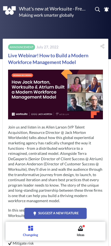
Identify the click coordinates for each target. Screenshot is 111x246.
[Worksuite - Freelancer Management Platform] (9, 10)
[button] (98, 9)
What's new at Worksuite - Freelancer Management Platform (52, 9)
